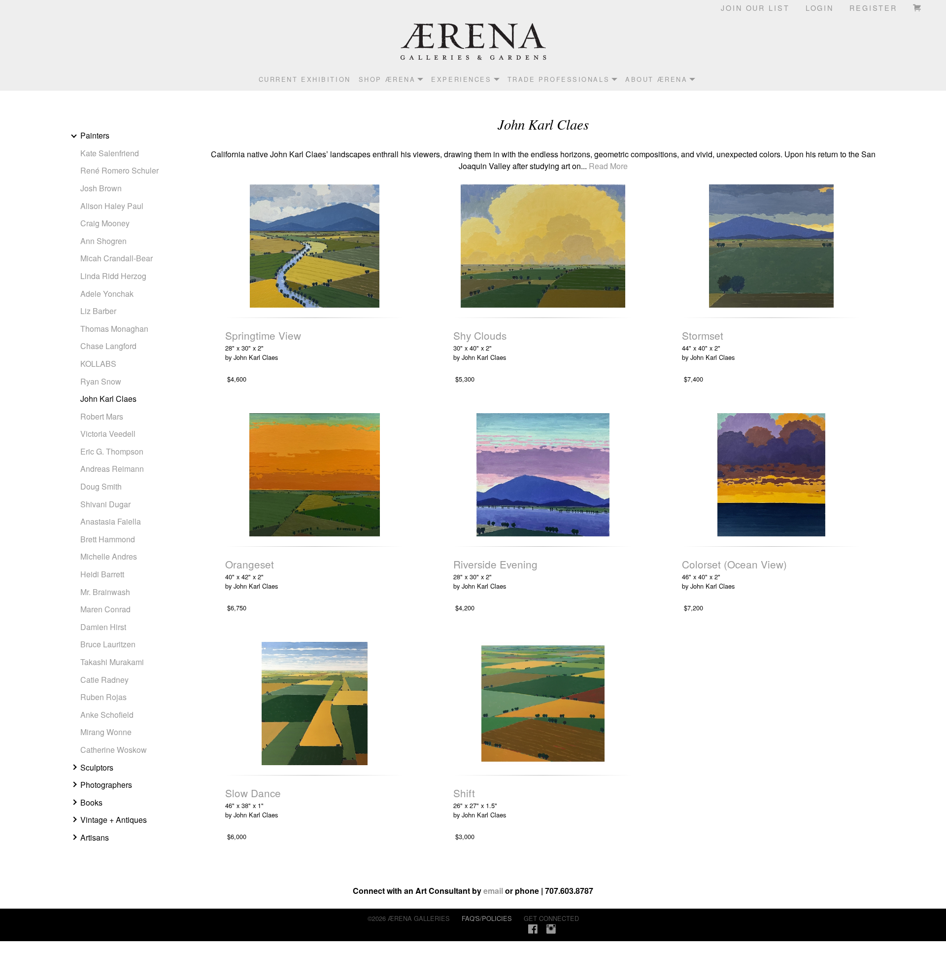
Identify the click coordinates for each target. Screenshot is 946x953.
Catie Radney (104, 679)
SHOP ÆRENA (387, 79)
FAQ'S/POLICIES (487, 918)
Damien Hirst (103, 627)
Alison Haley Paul (111, 206)
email (493, 890)
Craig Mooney (105, 223)
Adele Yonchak (107, 293)
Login (820, 7)
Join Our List (755, 7)
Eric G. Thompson (111, 451)
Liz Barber (98, 311)
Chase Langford (108, 346)
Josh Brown (101, 188)
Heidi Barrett (102, 574)
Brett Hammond (107, 539)
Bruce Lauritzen (107, 644)
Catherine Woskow (113, 749)
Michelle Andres (108, 556)
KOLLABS (98, 363)
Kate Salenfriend (109, 153)
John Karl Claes (108, 398)
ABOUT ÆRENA (656, 79)
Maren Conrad (105, 609)
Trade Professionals (558, 79)
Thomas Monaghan (114, 328)
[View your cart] (917, 7)
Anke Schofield (107, 714)
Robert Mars (101, 416)
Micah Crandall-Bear (116, 258)
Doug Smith (101, 486)
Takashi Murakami (112, 662)
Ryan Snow (100, 381)
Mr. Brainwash (105, 592)
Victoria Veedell (107, 433)
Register (873, 7)
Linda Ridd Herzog (113, 276)
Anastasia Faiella (110, 521)
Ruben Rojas (103, 697)
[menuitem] (301, 79)
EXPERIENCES (461, 79)
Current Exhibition (305, 79)
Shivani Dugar (105, 504)
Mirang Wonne (106, 732)
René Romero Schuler (119, 170)
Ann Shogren (103, 241)
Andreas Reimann (112, 468)
